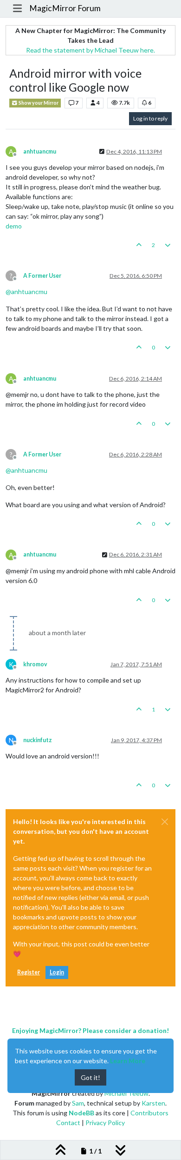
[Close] (164, 821)
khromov (35, 664)
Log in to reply (150, 118)
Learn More (127, 1061)
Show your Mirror (38, 103)
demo (14, 226)
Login (57, 972)
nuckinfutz (37, 740)
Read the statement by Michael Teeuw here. (90, 50)
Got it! (90, 1077)
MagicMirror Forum (65, 8)
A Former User (42, 275)
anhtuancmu (39, 151)
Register (28, 972)
